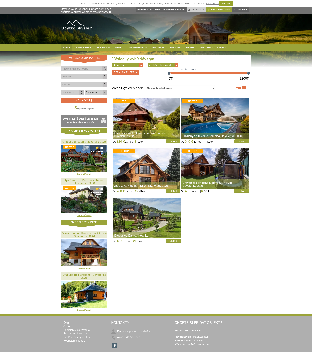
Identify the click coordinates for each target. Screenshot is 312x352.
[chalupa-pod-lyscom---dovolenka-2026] (84, 294)
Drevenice (103, 47)
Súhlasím (226, 4)
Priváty (190, 47)
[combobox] (82, 76)
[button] (104, 76)
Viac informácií (212, 3)
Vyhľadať (82, 100)
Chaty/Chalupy (83, 47)
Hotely (119, 47)
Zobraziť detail (84, 174)
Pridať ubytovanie (220, 9)
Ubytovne (206, 47)
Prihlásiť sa (198, 9)
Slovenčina (239, 9)
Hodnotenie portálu (74, 340)
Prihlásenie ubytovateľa (77, 337)
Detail (173, 141)
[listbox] (96, 92)
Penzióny (175, 47)
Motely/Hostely (137, 47)
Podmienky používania (174, 9)
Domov (66, 47)
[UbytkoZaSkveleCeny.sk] (77, 25)
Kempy (221, 47)
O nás (66, 326)
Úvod (66, 322)
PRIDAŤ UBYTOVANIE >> (188, 330)
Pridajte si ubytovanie (148, 9)
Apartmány (158, 47)
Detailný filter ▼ (126, 72)
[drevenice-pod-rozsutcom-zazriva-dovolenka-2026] (84, 252)
